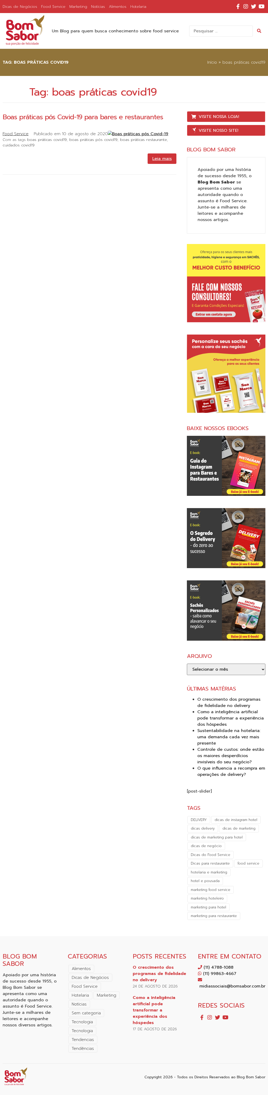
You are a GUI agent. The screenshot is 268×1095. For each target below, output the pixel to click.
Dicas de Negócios (20, 6)
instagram (246, 6)
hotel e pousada (205, 880)
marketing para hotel (208, 907)
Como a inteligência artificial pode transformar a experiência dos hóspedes (230, 718)
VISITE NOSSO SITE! (218, 130)
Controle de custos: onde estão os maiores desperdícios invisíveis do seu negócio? (230, 755)
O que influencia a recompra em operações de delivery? (231, 771)
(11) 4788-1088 (217, 967)
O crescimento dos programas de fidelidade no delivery (228, 702)
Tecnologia (82, 1022)
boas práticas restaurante (143, 139)
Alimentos (117, 6)
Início (212, 62)
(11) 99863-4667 (219, 974)
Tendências (83, 1048)
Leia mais (162, 159)
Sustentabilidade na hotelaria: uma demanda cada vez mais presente (228, 737)
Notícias (98, 6)
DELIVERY (199, 819)
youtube (261, 6)
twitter (254, 6)
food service (248, 863)
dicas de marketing (238, 828)
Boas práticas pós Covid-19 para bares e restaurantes (83, 117)
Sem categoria (86, 1013)
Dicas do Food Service (210, 854)
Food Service (53, 6)
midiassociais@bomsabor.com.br (231, 986)
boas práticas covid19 (47, 139)
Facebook (238, 6)
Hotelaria (138, 6)
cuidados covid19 (19, 145)
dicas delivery (203, 828)
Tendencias (83, 1040)
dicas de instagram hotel (236, 819)
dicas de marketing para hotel (217, 837)
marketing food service (210, 889)
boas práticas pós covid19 (93, 139)
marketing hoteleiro (207, 898)
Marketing (78, 6)
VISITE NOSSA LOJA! (219, 117)
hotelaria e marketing (209, 872)
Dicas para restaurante (210, 863)
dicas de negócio (206, 845)
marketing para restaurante (214, 915)
